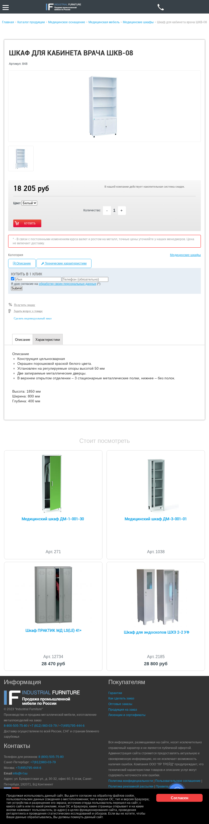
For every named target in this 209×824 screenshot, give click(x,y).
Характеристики (47, 340)
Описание (23, 263)
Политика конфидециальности (130, 781)
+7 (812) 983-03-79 (43, 726)
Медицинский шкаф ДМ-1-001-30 (53, 519)
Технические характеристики (65, 263)
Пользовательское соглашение (178, 781)
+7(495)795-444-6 (72, 726)
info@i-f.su (20, 773)
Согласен (179, 798)
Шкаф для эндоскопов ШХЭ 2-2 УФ (156, 632)
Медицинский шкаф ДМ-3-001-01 (156, 519)
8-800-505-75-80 (16, 726)
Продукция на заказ (122, 709)
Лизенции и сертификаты (127, 715)
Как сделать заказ (121, 698)
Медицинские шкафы (185, 255)
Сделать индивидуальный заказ (32, 318)
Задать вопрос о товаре (28, 310)
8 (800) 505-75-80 (51, 757)
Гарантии (115, 693)
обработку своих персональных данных (67, 284)
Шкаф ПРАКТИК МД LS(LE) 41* (53, 630)
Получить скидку (24, 304)
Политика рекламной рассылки (130, 786)
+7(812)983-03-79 (43, 762)
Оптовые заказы (120, 704)
